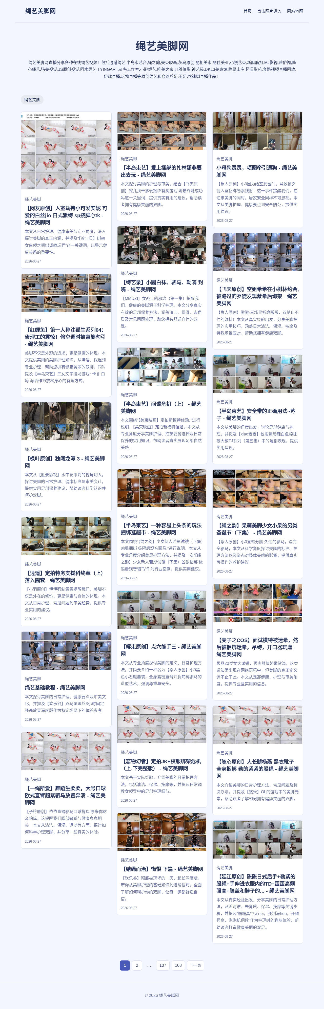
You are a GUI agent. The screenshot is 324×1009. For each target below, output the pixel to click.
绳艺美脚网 (40, 11)
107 (162, 965)
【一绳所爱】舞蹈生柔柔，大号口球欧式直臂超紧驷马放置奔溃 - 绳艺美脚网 (65, 795)
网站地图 (295, 11)
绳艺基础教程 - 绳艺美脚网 (55, 688)
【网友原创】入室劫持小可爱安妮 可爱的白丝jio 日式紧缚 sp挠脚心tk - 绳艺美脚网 (66, 215)
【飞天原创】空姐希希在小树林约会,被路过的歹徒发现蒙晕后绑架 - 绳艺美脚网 (257, 296)
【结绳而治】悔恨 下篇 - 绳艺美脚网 (162, 869)
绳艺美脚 (32, 100)
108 (178, 965)
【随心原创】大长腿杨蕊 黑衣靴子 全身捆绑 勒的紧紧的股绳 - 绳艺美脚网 (257, 769)
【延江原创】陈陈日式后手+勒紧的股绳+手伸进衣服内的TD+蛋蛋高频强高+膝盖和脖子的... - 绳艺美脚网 (255, 884)
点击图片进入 (269, 11)
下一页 (195, 965)
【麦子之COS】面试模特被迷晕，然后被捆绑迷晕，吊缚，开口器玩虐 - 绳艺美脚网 (257, 647)
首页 (248, 11)
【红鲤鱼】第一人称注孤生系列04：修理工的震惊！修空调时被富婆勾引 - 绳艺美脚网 (65, 337)
